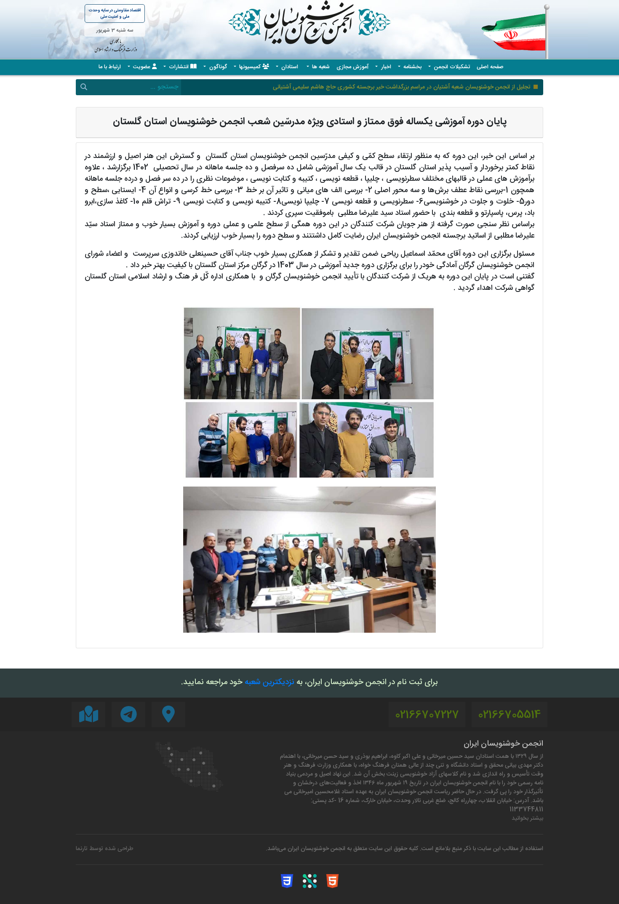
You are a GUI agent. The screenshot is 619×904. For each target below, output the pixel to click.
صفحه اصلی (490, 67)
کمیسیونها (249, 67)
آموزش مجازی (352, 67)
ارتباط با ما (110, 67)
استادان (290, 67)
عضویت (141, 67)
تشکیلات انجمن (451, 67)
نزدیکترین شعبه (269, 683)
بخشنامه (412, 67)
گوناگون (217, 67)
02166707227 (427, 715)
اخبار (385, 67)
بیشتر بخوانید (527, 818)
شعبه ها (320, 67)
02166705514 (509, 715)
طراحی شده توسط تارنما (104, 849)
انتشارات (178, 67)
